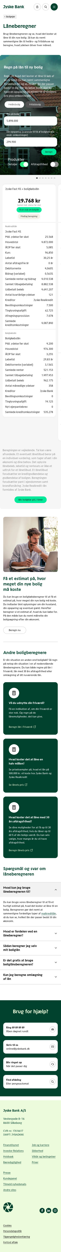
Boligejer (10, 16)
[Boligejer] (5, 16)
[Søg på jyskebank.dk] (45, 7)
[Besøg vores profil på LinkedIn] (48, 1210)
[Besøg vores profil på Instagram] (55, 1210)
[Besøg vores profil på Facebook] (42, 1210)
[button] (37, 7)
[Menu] (54, 7)
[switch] (24, 164)
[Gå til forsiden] (13, 7)
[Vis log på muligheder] (37, 7)
